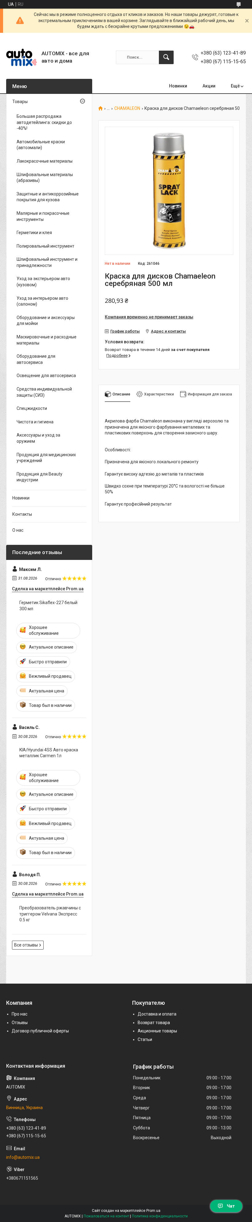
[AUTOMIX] (21, 57)
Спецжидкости (32, 408)
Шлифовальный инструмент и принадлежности (47, 262)
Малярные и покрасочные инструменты (43, 216)
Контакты (22, 514)
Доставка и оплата (157, 1014)
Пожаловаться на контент (106, 1216)
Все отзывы (26, 945)
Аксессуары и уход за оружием (38, 438)
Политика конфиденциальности (160, 1216)
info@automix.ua (23, 1157)
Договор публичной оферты (40, 1030)
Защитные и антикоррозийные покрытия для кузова (48, 196)
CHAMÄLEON (127, 108)
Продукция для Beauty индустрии (39, 477)
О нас (17, 530)
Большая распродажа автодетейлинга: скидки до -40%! (44, 122)
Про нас (19, 1014)
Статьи (145, 1039)
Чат (231, 1206)
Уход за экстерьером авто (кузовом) (43, 281)
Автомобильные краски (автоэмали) (41, 144)
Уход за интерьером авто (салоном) (42, 301)
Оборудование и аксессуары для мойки (46, 320)
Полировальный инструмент (45, 246)
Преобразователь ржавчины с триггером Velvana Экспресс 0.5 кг (50, 913)
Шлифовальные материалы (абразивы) (45, 177)
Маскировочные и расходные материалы (47, 339)
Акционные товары (157, 1030)
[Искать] (166, 57)
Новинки (178, 85)
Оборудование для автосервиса (36, 359)
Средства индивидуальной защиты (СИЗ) (44, 392)
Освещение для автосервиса (46, 375)
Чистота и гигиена (35, 421)
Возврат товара (154, 1022)
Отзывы (20, 1022)
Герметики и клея (34, 232)
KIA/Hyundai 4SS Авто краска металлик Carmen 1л (48, 752)
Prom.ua (153, 1211)
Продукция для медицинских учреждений (46, 457)
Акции (209, 85)
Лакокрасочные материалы (45, 161)
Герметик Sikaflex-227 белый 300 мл (48, 605)
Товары (20, 101)
